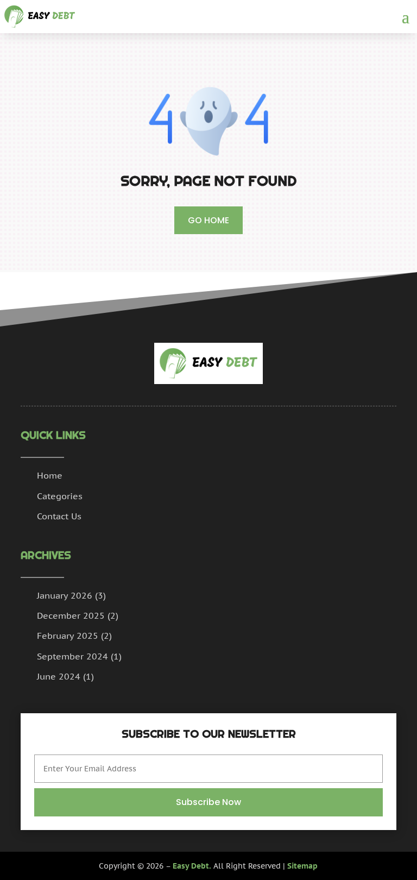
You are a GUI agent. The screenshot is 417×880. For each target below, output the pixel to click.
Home (49, 475)
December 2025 (71, 615)
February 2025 (67, 635)
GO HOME (208, 220)
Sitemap (302, 866)
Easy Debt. (192, 866)
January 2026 (64, 595)
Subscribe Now (208, 802)
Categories (60, 496)
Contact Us (59, 516)
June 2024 (58, 676)
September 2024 (72, 656)
